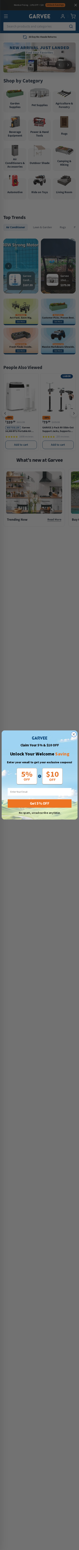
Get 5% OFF (39, 803)
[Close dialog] (73, 734)
